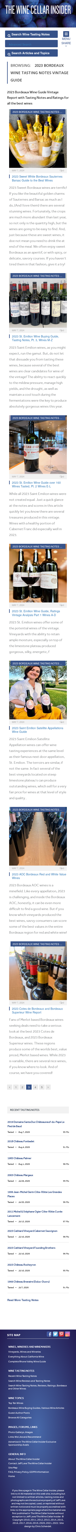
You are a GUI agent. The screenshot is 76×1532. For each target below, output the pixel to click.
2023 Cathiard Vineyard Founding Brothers (31, 1247)
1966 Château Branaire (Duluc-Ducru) (28, 1281)
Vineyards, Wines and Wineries (24, 1351)
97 (66, 1221)
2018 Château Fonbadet (20, 1141)
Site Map (12, 1467)
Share (66, 43)
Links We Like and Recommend (24, 1436)
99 (66, 1181)
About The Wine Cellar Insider (24, 1459)
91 (66, 1147)
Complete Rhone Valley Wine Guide (27, 1361)
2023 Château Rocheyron (21, 1264)
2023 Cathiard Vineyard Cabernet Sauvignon (32, 1230)
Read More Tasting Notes (23, 1300)
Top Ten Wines (15, 1403)
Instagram (67, 1334)
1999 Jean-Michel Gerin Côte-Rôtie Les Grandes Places (34, 1194)
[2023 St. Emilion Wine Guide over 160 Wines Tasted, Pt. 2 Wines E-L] (38, 445)
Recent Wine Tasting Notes (22, 1376)
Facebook (49, 1334)
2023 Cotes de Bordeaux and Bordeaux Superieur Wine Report (37, 1010)
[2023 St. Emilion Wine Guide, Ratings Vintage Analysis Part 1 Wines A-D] (38, 574)
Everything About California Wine (26, 1356)
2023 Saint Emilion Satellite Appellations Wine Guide (37, 730)
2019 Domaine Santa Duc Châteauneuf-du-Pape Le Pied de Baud (35, 1124)
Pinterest (61, 1334)
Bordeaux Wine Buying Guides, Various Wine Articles (36, 1408)
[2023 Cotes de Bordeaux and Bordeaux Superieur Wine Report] (38, 971)
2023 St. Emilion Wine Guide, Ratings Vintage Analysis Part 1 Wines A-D (36, 613)
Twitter (55, 1334)
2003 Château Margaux (20, 1175)
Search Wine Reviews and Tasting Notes (29, 1380)
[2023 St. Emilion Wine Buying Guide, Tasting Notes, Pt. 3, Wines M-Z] (38, 301)
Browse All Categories (20, 1417)
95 (66, 1132)
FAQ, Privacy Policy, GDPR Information (28, 1471)
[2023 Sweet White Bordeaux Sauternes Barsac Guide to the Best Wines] (38, 139)
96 (66, 1202)
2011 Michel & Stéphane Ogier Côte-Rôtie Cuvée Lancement (34, 1213)
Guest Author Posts (19, 1412)
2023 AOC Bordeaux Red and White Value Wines (39, 876)
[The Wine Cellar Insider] (38, 8)
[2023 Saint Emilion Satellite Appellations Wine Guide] (38, 691)
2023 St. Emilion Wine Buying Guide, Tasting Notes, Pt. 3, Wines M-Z (35, 338)
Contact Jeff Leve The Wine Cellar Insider (30, 1463)
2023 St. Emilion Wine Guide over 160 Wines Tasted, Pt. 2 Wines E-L (36, 484)
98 (66, 1164)
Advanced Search (20, 44)
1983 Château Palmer (19, 1158)
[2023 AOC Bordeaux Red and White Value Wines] (38, 837)
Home (11, 1476)
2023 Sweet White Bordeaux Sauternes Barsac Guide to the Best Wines (37, 178)
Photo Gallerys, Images (20, 1432)
